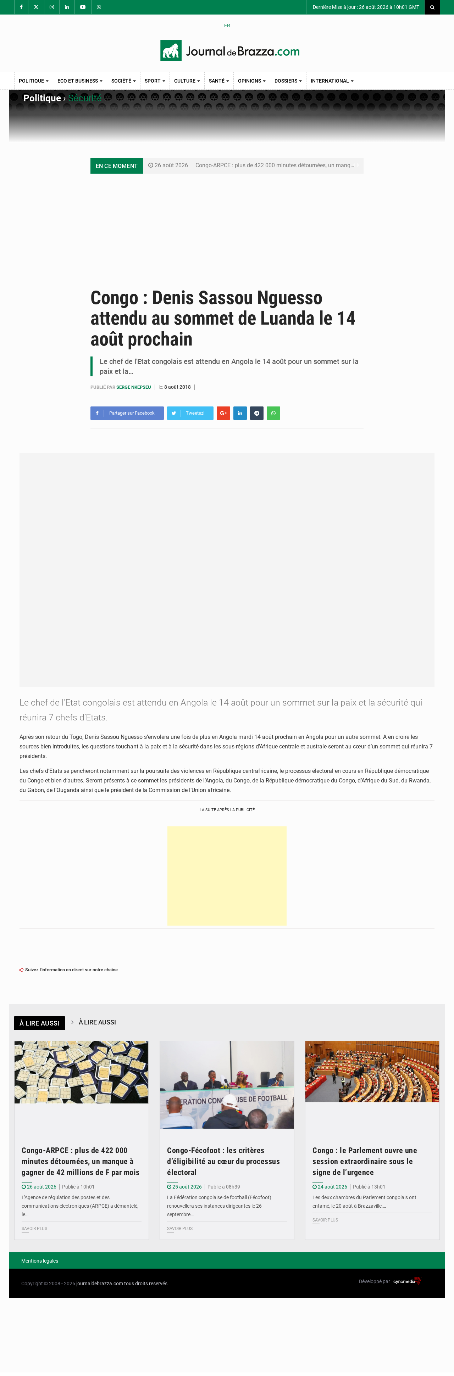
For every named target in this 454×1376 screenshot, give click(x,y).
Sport (153, 81)
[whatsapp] (273, 413)
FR (227, 25)
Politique (32, 81)
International (330, 81)
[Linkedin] (240, 413)
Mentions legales (39, 1261)
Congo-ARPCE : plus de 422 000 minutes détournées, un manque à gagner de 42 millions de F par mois (323, 165)
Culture (185, 81)
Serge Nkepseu (134, 387)
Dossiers (286, 81)
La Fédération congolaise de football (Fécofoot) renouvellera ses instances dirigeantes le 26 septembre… (219, 1206)
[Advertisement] (227, 226)
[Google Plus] (223, 413)
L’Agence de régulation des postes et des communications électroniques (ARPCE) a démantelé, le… (80, 1206)
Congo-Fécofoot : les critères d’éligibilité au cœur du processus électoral (223, 1161)
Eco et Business (78, 81)
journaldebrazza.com (99, 1283)
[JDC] (230, 50)
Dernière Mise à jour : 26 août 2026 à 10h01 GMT (365, 7)
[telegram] (257, 413)
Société (121, 81)
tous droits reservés (145, 1283)
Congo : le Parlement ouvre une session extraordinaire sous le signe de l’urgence (364, 1161)
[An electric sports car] (82, 1086)
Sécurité (85, 98)
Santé (217, 81)
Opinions (250, 81)
